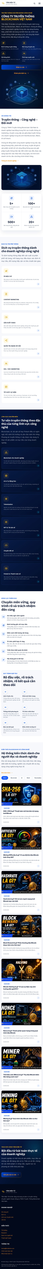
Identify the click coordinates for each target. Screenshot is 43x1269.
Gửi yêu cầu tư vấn (10, 1175)
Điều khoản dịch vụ (6, 1253)
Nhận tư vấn (20, 67)
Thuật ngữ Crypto (6, 1238)
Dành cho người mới (6, 1235)
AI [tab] (21, 778)
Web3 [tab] (28, 778)
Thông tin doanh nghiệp (8, 161)
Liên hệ (3, 1220)
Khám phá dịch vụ (20, 73)
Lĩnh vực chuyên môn (7, 1217)
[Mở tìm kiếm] (34, 3)
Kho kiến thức (5, 773)
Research (4, 1233)
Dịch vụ (3, 1214)
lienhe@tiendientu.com (7, 1248)
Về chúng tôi (4, 1212)
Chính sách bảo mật (6, 1251)
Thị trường (4, 1230)
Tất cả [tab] (4, 778)
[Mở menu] (39, 3)
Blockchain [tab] (14, 778)
